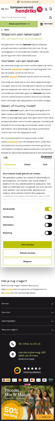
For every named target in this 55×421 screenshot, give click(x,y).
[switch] (48, 217)
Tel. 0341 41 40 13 (29, 344)
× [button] (51, 388)
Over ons (6, 312)
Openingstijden (9, 321)
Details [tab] (27, 164)
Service (5, 304)
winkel (7, 293)
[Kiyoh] (27, 370)
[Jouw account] (46, 9)
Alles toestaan (27, 244)
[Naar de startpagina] (27, 9)
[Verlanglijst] (50, 9)
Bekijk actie (46, 417)
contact (9, 289)
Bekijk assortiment (18, 24)
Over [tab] (45, 164)
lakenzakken (17, 69)
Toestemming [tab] (10, 164)
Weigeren (27, 261)
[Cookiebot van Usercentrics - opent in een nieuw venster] (41, 157)
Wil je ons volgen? (10, 330)
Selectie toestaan (27, 253)
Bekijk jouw (26, 359)
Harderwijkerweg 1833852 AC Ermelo (32, 354)
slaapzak (13, 77)
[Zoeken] (50, 17)
